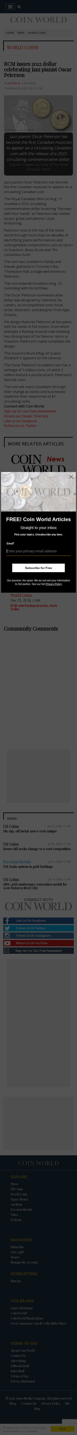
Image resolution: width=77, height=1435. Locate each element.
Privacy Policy (54, 584)
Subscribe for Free (38, 568)
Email (10, 543)
